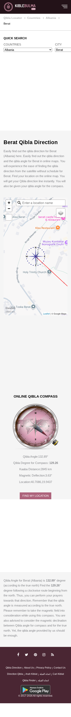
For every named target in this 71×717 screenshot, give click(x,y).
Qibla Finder (29, 680)
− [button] (9, 208)
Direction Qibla (15, 674)
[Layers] (60, 213)
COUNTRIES (12, 44)
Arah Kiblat (31, 674)
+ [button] (9, 202)
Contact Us (59, 667)
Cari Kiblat (58, 674)
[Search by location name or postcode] (19, 203)
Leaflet (46, 313)
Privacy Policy (43, 667)
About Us (29, 667)
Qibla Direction (14, 667)
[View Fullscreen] (9, 217)
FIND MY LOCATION (35, 495)
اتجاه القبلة (45, 674)
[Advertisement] (35, 95)
